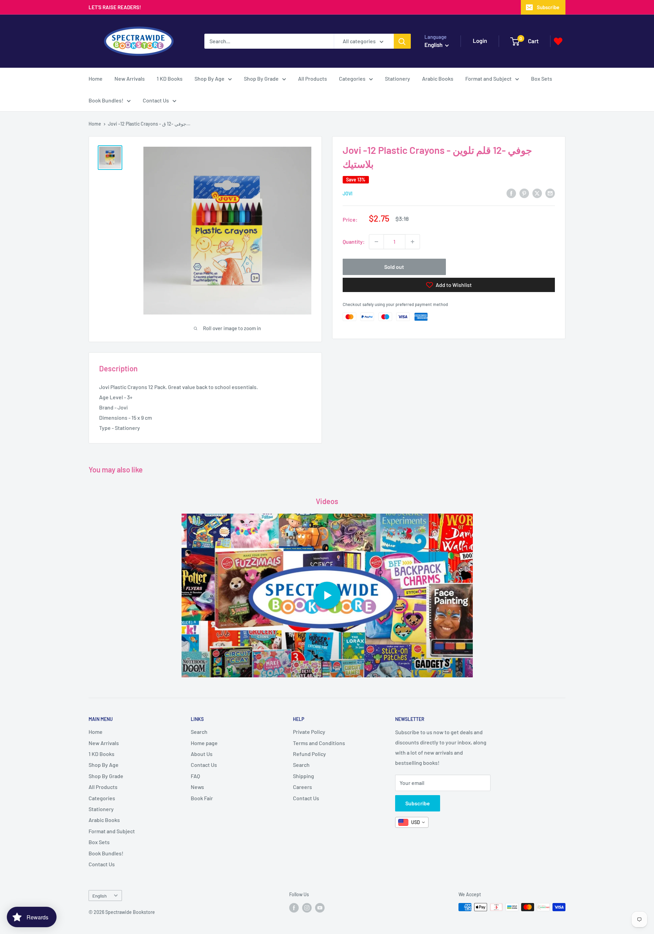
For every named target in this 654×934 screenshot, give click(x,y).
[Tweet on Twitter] (537, 193)
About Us (202, 754)
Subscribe (548, 7)
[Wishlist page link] (558, 41)
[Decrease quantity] (376, 242)
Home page (204, 743)
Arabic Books (437, 78)
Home (96, 78)
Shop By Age (209, 78)
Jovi (348, 193)
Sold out (394, 266)
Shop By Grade (261, 78)
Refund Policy (309, 754)
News (197, 787)
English (99, 896)
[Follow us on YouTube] (320, 908)
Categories (352, 78)
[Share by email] (550, 193)
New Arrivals (129, 78)
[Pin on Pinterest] (524, 193)
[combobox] (412, 822)
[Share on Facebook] (511, 193)
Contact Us (156, 100)
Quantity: (354, 241)
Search (199, 731)
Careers (302, 787)
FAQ (195, 776)
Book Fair (202, 798)
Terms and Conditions (319, 743)
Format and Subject (488, 78)
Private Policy (309, 731)
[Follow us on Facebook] (294, 908)
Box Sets (541, 78)
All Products (312, 78)
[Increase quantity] (412, 242)
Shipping (303, 776)
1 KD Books (170, 78)
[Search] (402, 41)
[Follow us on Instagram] (307, 908)
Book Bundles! (106, 100)
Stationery (397, 78)
